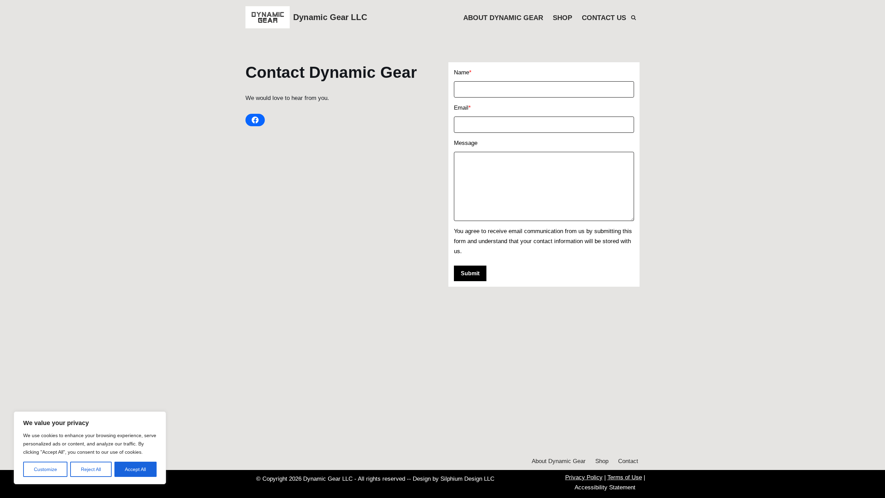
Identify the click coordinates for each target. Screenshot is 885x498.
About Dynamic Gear (503, 17)
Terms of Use (624, 477)
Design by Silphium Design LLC (453, 479)
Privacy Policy (584, 477)
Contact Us (604, 17)
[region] (90, 448)
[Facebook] (255, 120)
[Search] (633, 17)
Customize (45, 469)
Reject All (91, 469)
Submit (470, 273)
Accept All (135, 469)
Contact (628, 461)
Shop (562, 17)
